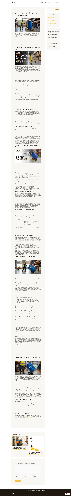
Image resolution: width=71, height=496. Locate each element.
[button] (50, 2)
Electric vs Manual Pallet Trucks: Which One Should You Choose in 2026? (53, 39)
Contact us (56, 2)
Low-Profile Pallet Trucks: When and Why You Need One (35, 453)
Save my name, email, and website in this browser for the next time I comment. (28, 478)
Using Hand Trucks (20, 411)
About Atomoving (43, 2)
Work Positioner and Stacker (52, 20)
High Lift (49, 21)
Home (38, 2)
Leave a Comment (14, 449)
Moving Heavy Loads (18, 423)
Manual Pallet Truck (51, 17)
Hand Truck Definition (37, 405)
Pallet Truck (21, 449)
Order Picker (50, 18)
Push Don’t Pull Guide (29, 417)
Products (48, 2)
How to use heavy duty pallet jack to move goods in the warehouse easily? (19, 448)
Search (57, 9)
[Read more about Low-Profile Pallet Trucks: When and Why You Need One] (36, 443)
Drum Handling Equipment (52, 23)
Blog (52, 2)
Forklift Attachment (51, 24)
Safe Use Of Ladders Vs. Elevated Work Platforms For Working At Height (53, 43)
